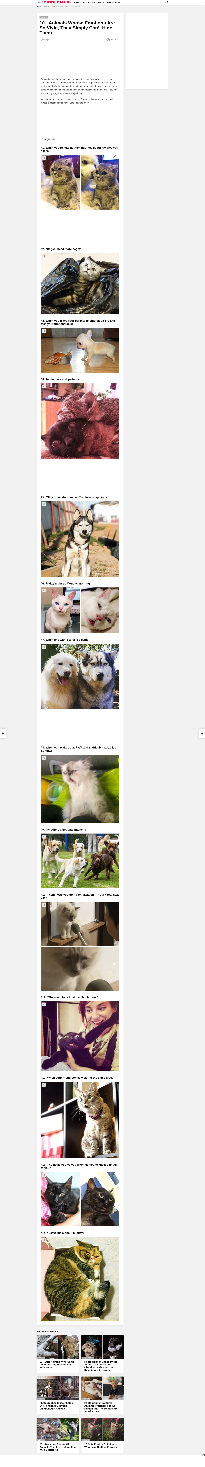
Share (44, 158)
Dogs (76, 2)
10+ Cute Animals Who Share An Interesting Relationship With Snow (57, 1364)
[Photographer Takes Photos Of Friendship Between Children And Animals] (58, 1388)
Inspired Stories (113, 2)
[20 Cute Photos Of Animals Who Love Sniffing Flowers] (102, 1429)
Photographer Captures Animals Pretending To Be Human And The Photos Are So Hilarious (101, 1407)
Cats (83, 2)
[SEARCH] (166, 2)
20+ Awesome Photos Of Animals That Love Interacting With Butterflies (58, 1447)
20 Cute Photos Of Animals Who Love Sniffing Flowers (100, 1445)
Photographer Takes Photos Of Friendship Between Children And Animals (56, 1406)
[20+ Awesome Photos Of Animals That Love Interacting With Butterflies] (58, 1429)
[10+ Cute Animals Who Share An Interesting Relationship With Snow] (58, 1347)
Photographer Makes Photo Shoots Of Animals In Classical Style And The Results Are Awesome (100, 1366)
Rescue (101, 2)
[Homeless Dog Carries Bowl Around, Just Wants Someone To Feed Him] (3, 733)
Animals (91, 2)
